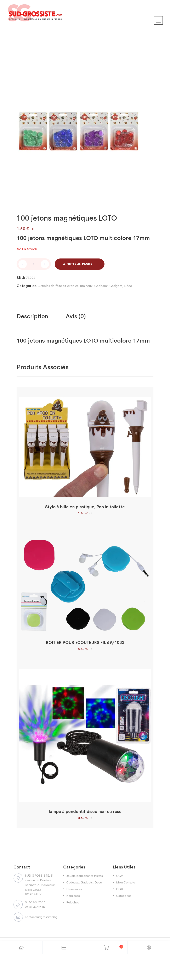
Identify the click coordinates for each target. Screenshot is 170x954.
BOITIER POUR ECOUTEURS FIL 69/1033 (85, 642)
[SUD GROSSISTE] (85, 13)
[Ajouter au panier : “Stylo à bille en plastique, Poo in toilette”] (79, 492)
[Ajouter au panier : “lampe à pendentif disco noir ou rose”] (79, 797)
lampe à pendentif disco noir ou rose (85, 811)
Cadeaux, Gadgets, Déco (113, 286)
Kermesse (73, 896)
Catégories (123, 896)
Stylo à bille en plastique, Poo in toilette (85, 506)
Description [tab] (32, 316)
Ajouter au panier (77, 264)
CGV (119, 876)
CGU (119, 889)
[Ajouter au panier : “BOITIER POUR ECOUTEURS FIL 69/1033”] (79, 628)
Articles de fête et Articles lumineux (65, 286)
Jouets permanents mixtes (84, 876)
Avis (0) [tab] (76, 316)
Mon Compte (125, 882)
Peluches (72, 902)
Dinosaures (74, 889)
